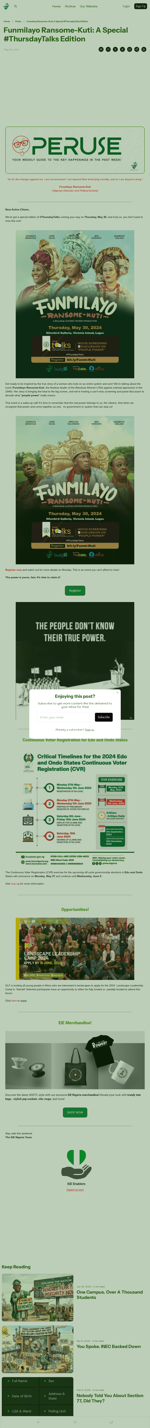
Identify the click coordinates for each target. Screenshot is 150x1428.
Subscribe (104, 717)
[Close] (117, 692)
